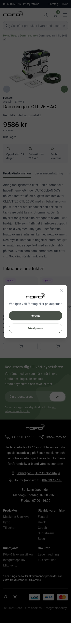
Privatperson (35, 328)
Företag (35, 315)
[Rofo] (35, 295)
